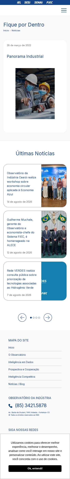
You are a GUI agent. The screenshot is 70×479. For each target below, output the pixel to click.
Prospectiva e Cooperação (23, 369)
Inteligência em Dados (20, 362)
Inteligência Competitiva (21, 376)
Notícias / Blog (16, 384)
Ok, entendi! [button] (35, 468)
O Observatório (17, 354)
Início (6, 30)
